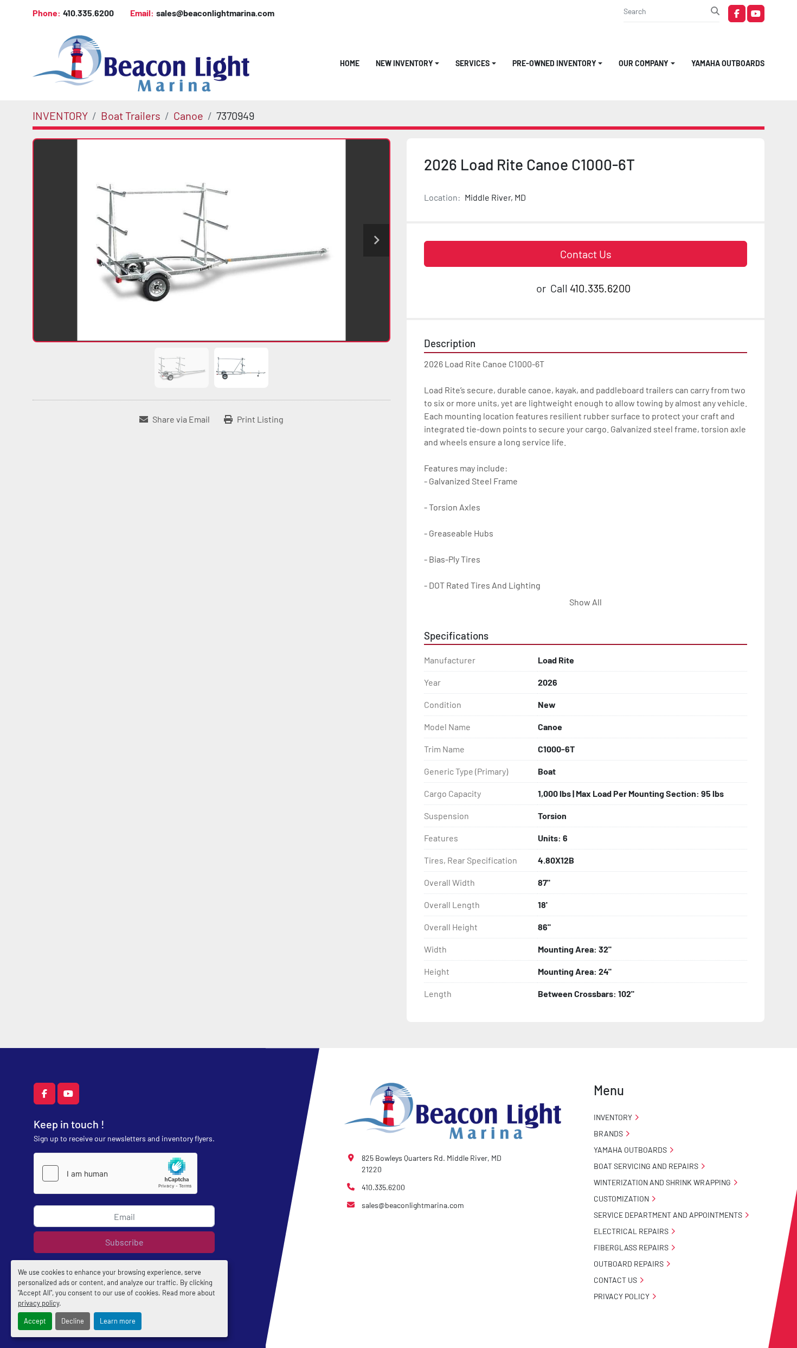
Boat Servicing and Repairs (646, 1166)
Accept (35, 1321)
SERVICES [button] (472, 63)
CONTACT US (615, 1280)
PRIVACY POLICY (622, 1296)
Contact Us (586, 253)
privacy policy (38, 1303)
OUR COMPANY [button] (644, 63)
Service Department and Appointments (668, 1214)
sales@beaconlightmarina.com (215, 13)
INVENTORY (613, 1117)
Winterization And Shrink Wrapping (662, 1182)
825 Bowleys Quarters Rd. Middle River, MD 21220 (432, 1163)
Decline (72, 1321)
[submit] (715, 10)
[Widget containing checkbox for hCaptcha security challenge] (115, 1173)
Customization (621, 1198)
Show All (585, 602)
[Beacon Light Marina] (452, 1110)
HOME (349, 63)
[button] (408, 63)
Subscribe (124, 1242)
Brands (608, 1133)
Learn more (118, 1321)
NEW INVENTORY (404, 63)
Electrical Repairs (631, 1231)
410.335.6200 (88, 13)
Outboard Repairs (629, 1263)
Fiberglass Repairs (631, 1247)
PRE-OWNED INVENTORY (554, 63)
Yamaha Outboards (727, 63)
